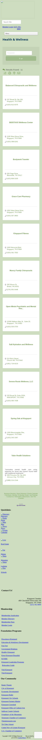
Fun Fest (4, 646)
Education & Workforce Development (14, 642)
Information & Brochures (22, 497)
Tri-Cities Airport (7, 724)
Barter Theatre (6, 685)
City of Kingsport (7, 688)
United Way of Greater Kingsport (13, 728)
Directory (4, 516)
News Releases (21, 493)
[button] (4, 70)
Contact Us (10, 497)
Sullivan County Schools (10, 711)
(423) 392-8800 (17, 28)
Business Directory (10, 493)
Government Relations (9, 649)
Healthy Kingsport (8, 652)
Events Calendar (33, 493)
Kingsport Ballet (7, 695)
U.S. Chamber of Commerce (11, 731)
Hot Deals (8, 495)
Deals (3, 520)
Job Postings (34, 495)
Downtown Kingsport (9, 639)
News (3, 528)
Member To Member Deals (20, 495)
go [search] (22, 58)
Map (2, 524)
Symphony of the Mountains (11, 714)
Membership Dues (7, 622)
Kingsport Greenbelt (8, 705)
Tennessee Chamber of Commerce (13, 718)
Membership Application (10, 615)
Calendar (4, 532)
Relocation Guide (8, 665)
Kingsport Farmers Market (10, 701)
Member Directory (8, 619)
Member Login (7, 27)
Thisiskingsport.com (8, 721)
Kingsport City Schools (9, 698)
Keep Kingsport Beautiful (10, 655)
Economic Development (10, 692)
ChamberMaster (22, 738)
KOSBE (4, 659)
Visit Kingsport (6, 670)
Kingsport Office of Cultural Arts (13, 708)
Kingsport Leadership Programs (12, 662)
